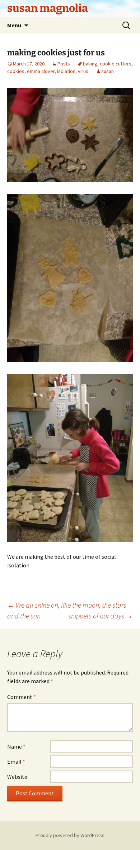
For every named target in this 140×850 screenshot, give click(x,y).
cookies (15, 71)
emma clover (41, 71)
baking (90, 63)
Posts (63, 63)
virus (83, 71)
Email (16, 761)
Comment (21, 696)
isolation (66, 71)
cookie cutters (115, 63)
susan (107, 71)
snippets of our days (100, 615)
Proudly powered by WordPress (70, 835)
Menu (14, 25)
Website (17, 776)
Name (16, 746)
